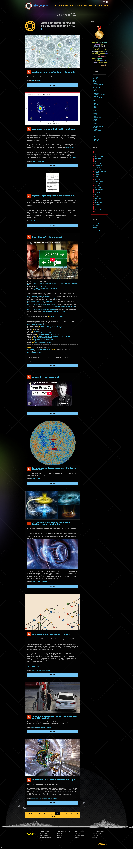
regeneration (95, 62)
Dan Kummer (98, 174)
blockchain (105, 48)
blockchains (96, 112)
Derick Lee (97, 185)
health (96, 53)
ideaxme (93, 55)
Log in (44, 29)
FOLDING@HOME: (78, 836)
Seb (96, 200)
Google (93, 53)
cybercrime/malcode (98, 126)
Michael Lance (98, 202)
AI (96, 42)
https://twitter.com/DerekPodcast (43, 337)
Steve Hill (97, 196)
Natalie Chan (98, 193)
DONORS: (76, 834)
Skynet (94, 86)
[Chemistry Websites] (99, 33)
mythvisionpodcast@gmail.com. (48, 332)
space (94, 64)
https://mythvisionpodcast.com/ (36, 324)
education (95, 136)
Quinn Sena (33, 81)
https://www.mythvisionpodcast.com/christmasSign (41, 309)
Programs (67, 6)
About (55, 6)
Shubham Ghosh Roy (100, 156)
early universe (72, 157)
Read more (52, 85)
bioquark (97, 46)
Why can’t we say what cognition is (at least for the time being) (53, 195)
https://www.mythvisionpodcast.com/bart (54, 311)
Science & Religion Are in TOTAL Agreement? (47, 237)
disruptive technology (98, 130)
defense (95, 129)
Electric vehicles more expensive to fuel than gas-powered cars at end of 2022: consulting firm (54, 717)
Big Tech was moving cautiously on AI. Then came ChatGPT (52, 634)
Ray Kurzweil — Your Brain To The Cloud (45, 377)
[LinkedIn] (101, 844)
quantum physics (54, 798)
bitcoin (101, 48)
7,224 (52, 813)
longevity (99, 59)
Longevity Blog (96, 223)
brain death (94, 49)
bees (94, 100)
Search (106, 24)
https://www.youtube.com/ (34, 349)
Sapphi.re (46, 844)
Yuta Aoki (97, 183)
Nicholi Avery (33, 727)
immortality (98, 55)
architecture (96, 93)
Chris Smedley (98, 209)
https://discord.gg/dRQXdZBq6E (42, 342)
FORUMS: (76, 838)
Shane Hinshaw (99, 189)
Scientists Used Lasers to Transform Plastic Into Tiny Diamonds (53, 72)
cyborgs (95, 127)
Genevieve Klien (99, 151)
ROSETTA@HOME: (43, 838)
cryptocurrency (101, 49)
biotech (102, 46)
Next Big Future (96, 227)
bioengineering (96, 103)
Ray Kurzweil (39, 409)
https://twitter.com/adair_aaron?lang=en (46, 288)
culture (104, 49)
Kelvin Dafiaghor (99, 167)
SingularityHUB (96, 231)
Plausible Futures (97, 229)
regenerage (103, 60)
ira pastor (95, 57)
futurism (105, 51)
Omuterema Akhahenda (98, 177)
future (102, 51)
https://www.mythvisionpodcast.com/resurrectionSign (42, 304)
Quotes (95, 6)
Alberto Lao (98, 187)
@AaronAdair (37, 290)
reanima (98, 60)
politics (95, 60)
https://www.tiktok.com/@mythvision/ (43, 339)
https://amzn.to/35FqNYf (57, 316)
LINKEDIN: (76, 832)
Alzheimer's (99, 42)
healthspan (102, 53)
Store (99, 6)
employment (96, 139)
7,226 (61, 813)
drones (94, 133)
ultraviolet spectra (71, 147)
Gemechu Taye (98, 165)
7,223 (48, 813)
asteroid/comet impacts (99, 94)
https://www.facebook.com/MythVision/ (49, 334)
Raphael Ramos (99, 191)
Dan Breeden (33, 161)
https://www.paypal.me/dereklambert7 (50, 327)
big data (95, 102)
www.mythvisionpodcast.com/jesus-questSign (63, 298)
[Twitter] (99, 844)
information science (46, 798)
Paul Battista (98, 163)
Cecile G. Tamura (99, 181)
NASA (103, 59)
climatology (96, 116)
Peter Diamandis (97, 79)
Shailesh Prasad (99, 162)
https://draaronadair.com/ (42, 286)
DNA (94, 80)
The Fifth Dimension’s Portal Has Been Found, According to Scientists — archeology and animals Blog (51, 523)
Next (52, 816)
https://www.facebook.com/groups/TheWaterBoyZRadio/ (54, 336)
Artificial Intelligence (97, 44)
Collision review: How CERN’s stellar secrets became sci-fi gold (53, 779)
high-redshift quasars (62, 151)
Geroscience (96, 222)
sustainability (38, 81)
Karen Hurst (98, 169)
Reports (72, 6)
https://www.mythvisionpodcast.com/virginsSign (40, 301)
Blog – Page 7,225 (66, 15)
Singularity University (98, 84)
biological (95, 104)
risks (102, 62)
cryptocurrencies (97, 125)
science (38, 361)
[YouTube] (104, 844)
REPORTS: (59, 836)
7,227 (66, 813)
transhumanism (97, 66)
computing (95, 119)
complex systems (97, 117)
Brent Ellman (98, 198)
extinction (99, 51)
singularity (48, 670)
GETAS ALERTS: (95, 832)
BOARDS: (93, 834)
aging (93, 43)
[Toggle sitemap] (104, 2)
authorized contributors (52, 29)
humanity (106, 53)
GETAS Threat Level (30, 834)
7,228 (70, 813)
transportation (49, 727)
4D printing (95, 77)
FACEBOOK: (42, 832)
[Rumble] (107, 844)
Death (106, 49)
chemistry (95, 114)
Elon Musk (95, 83)
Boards (62, 6)
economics (39, 727)
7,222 (44, 813)
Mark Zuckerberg (97, 87)
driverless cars (96, 132)
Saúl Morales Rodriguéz (98, 153)
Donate (80, 6)
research (100, 62)
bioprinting (95, 107)
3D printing (95, 76)
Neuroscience (105, 59)
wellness (103, 66)
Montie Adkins (98, 206)
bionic (94, 106)
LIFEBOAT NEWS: (60, 832)
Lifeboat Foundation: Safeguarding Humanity (36, 6)
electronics (95, 137)
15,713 (76, 813)
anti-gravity (95, 91)
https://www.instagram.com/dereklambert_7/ (48, 341)
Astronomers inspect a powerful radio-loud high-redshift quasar (53, 129)
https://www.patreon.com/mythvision (51, 326)
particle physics (44, 582)
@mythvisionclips (47, 349)
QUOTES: (93, 838)
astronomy (95, 96)
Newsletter (90, 6)
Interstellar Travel (104, 55)
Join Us (85, 6)
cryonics (95, 123)
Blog (59, 6)
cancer (97, 49)
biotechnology (96, 48)
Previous (33, 813)
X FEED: (41, 834)
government (39, 670)
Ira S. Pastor (98, 208)
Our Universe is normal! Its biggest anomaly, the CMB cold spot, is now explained (54, 469)
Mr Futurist (95, 225)
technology (103, 64)
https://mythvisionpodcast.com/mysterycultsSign (41, 296)
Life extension (102, 57)
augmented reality (97, 97)
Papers (76, 6)
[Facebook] (96, 844)
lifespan (94, 59)
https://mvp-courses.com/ (34, 352)
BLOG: (58, 834)
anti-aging (104, 43)
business (95, 113)
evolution (43, 161)
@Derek (36, 331)
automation (96, 99)
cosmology (39, 161)
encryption (95, 140)
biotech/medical (97, 109)
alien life (95, 90)
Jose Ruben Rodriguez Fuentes (36, 798)
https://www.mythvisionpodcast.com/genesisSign (61, 306)
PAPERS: (58, 838)
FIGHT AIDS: (42, 836)
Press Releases (104, 6)
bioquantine (103, 44)
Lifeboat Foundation (33, 844)
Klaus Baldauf (98, 179)
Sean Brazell (33, 670)
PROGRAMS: (94, 836)
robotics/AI (44, 409)
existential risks (95, 51)
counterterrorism (97, 122)
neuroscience (39, 221)
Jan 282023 (29, 72)
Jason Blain (98, 204)
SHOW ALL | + (95, 212)
